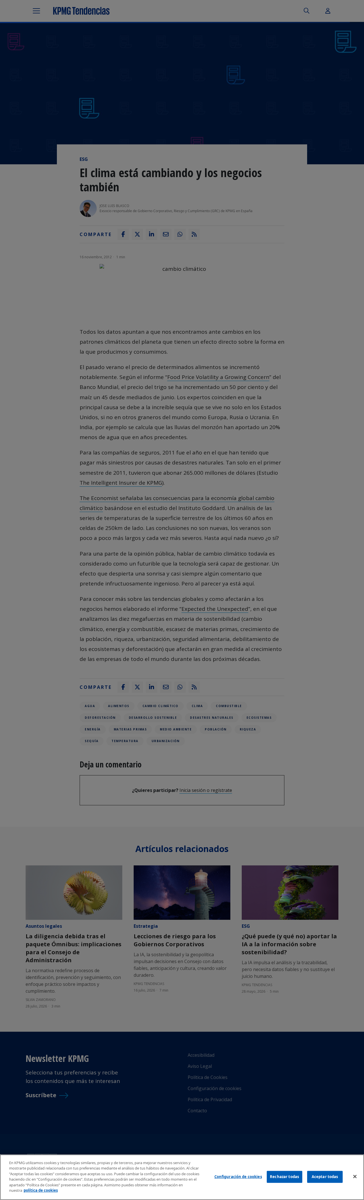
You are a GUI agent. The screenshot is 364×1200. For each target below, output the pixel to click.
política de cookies (41, 1190)
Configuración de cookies (238, 1176)
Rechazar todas (284, 1176)
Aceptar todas (325, 1176)
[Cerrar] (355, 1176)
